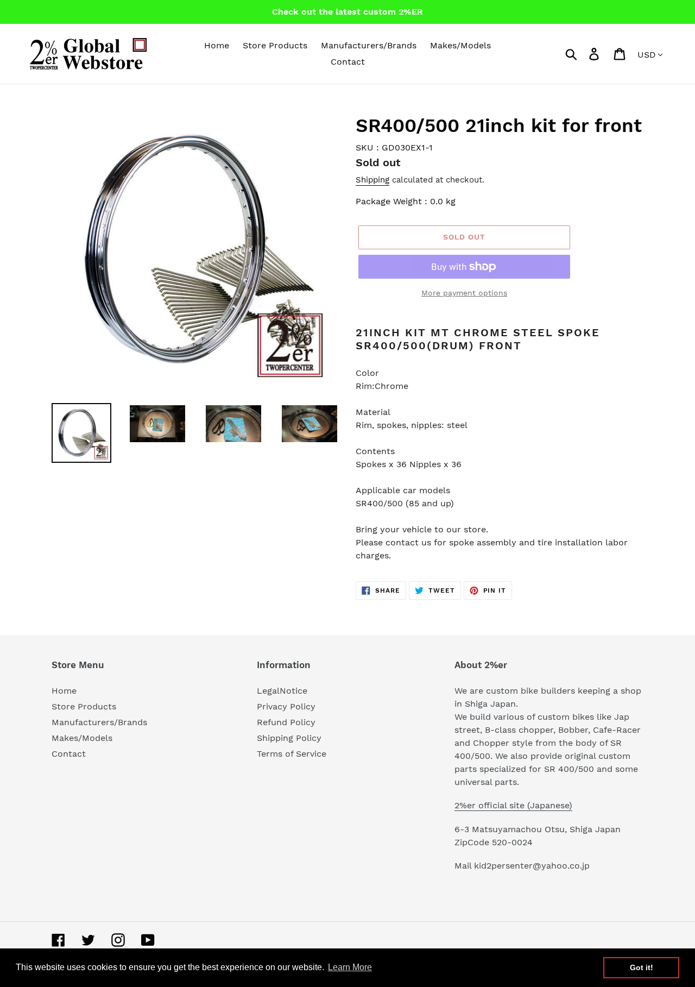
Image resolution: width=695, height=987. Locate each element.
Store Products (84, 706)
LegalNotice (282, 691)
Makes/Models (82, 738)
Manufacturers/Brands (99, 722)
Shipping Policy (289, 738)
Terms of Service (291, 754)
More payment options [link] (464, 292)
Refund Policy (286, 722)
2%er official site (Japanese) (513, 805)
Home (64, 691)
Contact (69, 754)
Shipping (372, 180)
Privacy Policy (286, 706)
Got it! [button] (641, 967)
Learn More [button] (350, 967)
